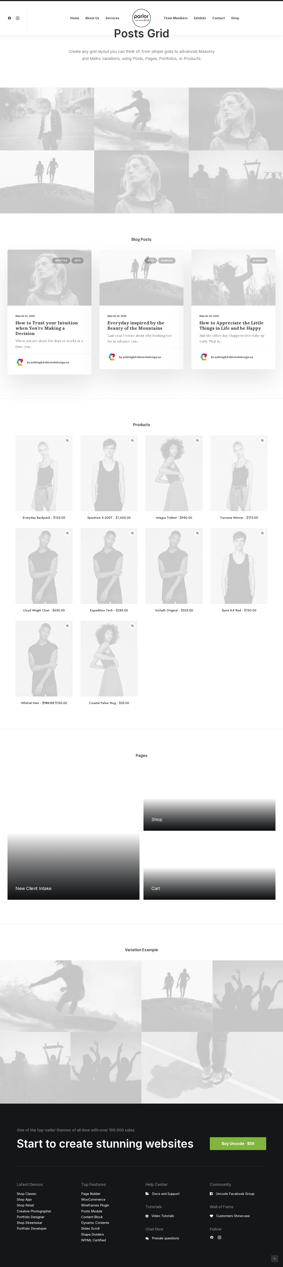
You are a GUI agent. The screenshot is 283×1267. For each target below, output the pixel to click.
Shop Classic (26, 1194)
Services (112, 18)
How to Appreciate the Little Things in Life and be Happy (231, 325)
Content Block (92, 1217)
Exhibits (200, 18)
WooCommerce (93, 1199)
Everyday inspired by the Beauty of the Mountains (135, 325)
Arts (77, 260)
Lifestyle (61, 260)
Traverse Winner (239, 517)
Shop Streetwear (29, 1223)
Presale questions (165, 1238)
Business (167, 260)
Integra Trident (174, 517)
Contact (218, 18)
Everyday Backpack (44, 517)
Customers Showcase (233, 1216)
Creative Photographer (34, 1211)
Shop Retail (25, 1205)
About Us (92, 18)
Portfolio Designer (30, 1217)
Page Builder (90, 1194)
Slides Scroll (90, 1228)
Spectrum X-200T (108, 517)
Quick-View (67, 441)
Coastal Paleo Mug (109, 703)
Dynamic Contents (95, 1223)
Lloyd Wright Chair (44, 610)
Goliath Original (174, 610)
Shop (235, 18)
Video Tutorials (162, 1216)
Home (74, 18)
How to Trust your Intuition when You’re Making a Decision (46, 328)
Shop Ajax (24, 1199)
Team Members (176, 18)
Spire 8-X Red (239, 610)
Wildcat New (44, 703)
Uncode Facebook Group (235, 1194)
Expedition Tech (109, 610)
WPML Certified (93, 1240)
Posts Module (91, 1211)
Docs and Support (166, 1194)
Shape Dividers (92, 1234)
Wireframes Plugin (95, 1205)
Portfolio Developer (32, 1228)
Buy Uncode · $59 (238, 1143)
